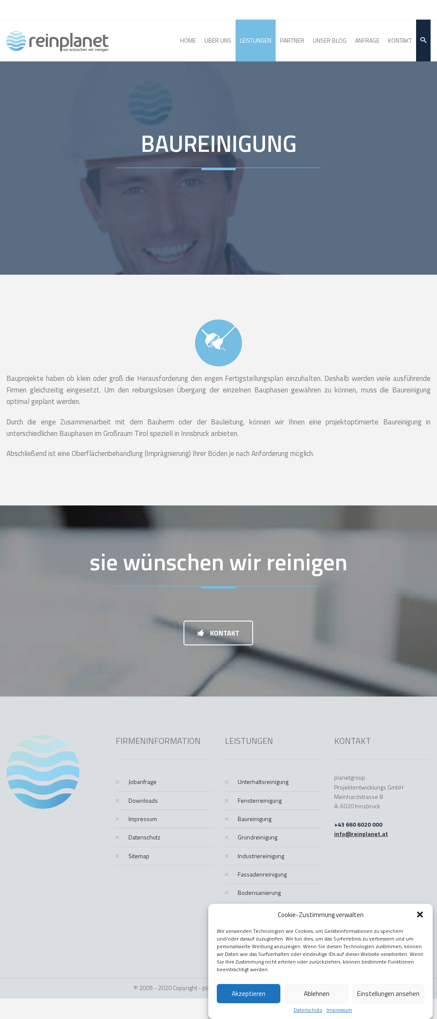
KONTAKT (223, 633)
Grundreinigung (257, 837)
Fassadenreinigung (262, 874)
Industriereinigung (261, 855)
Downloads (143, 800)
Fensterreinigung (260, 800)
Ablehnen (316, 994)
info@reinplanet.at (361, 833)
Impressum (339, 1010)
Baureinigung (254, 818)
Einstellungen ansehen (388, 994)
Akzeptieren (248, 994)
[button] (420, 914)
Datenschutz (308, 1010)
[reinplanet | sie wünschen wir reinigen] (57, 40)
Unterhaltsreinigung (263, 781)
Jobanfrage (142, 781)
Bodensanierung (259, 892)
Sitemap (138, 855)
